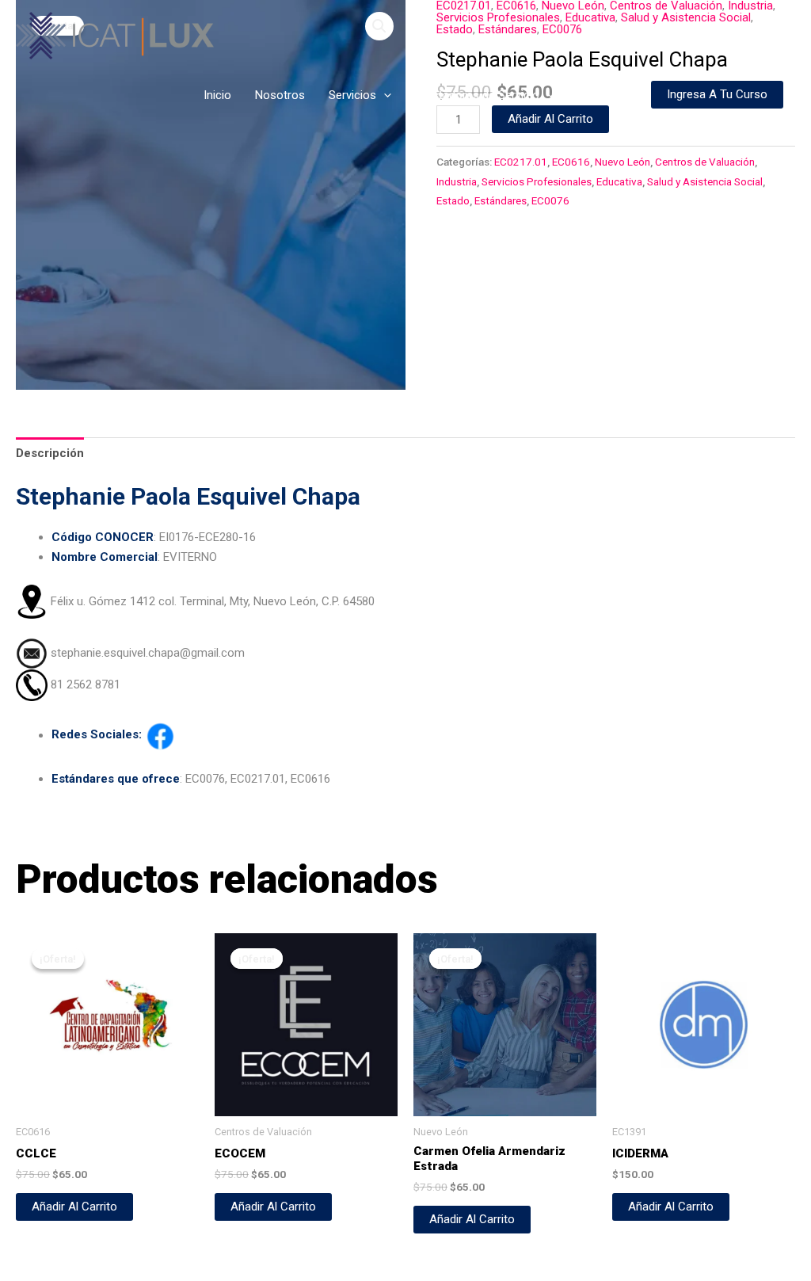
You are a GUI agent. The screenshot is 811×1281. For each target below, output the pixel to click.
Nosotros (280, 95)
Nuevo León (622, 161)
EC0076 (550, 200)
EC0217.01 (520, 161)
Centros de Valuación (705, 161)
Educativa (619, 181)
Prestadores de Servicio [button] (477, 95)
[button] (383, 95)
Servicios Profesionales (537, 181)
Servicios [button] (352, 95)
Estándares (500, 200)
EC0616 (571, 161)
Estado (453, 200)
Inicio (217, 95)
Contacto (602, 95)
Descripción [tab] (50, 453)
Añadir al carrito (550, 119)
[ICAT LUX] (115, 35)
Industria (456, 181)
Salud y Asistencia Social (705, 181)
